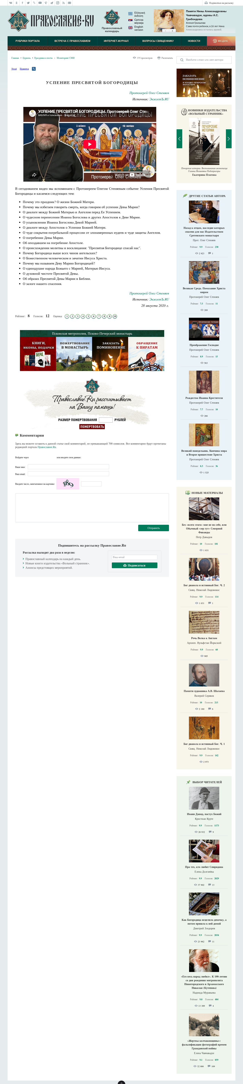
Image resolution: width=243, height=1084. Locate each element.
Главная (15, 57)
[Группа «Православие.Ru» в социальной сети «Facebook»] (22, 3)
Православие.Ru (47, 447)
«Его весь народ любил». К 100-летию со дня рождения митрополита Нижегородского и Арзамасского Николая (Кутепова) (204, 982)
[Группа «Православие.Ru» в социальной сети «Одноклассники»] (17, 3)
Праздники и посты (43, 57)
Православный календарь (112, 30)
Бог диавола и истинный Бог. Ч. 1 (204, 744)
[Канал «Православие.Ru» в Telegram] (52, 3)
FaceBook (33, 457)
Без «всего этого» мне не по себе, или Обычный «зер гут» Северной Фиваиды (204, 528)
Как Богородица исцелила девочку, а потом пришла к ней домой (204, 922)
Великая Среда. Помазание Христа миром (204, 290)
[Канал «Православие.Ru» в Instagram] (58, 3)
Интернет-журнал (116, 41)
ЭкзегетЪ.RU (159, 99)
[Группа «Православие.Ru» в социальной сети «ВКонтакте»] (11, 3)
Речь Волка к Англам (204, 638)
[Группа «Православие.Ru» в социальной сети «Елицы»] (46, 3)
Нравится (24, 68)
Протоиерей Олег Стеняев (149, 92)
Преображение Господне (204, 345)
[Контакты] (70, 3)
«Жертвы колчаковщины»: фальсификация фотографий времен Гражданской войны (204, 1044)
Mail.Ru (53, 457)
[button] (165, 31)
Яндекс (46, 457)
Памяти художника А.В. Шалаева (204, 691)
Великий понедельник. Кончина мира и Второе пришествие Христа (204, 453)
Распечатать (167, 57)
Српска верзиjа (139, 21)
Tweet (14, 68)
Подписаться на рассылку (221, 2)
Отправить (154, 528)
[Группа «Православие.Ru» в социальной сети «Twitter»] (28, 3)
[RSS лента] (64, 3)
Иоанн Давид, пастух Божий (204, 814)
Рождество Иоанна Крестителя (204, 398)
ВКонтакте (40, 457)
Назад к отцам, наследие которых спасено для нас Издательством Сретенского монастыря (204, 231)
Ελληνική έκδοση (139, 14)
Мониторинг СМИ (66, 57)
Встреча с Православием (72, 41)
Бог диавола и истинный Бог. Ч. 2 (204, 585)
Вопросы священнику (158, 41)
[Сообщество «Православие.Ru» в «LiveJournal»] (34, 3)
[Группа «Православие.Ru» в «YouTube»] (40, 3)
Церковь (27, 57)
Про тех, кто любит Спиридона (204, 867)
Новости (194, 41)
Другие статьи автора (207, 196)
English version (138, 28)
